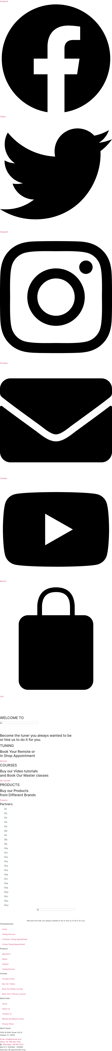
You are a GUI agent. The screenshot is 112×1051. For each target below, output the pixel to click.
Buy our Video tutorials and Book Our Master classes (24, 773)
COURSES (8, 765)
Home (4, 929)
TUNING (7, 745)
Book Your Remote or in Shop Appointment (17, 753)
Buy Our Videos (8, 984)
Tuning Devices (8, 969)
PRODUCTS (10, 785)
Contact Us (7, 1014)
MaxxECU (6, 954)
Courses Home (8, 979)
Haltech (5, 964)
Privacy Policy (8, 1024)
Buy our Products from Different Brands (18, 793)
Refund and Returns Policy (13, 1019)
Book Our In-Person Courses (14, 994)
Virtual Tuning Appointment (13, 944)
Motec (4, 959)
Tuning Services (8, 934)
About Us (6, 1009)
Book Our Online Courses (12, 989)
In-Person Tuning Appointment (14, 939)
